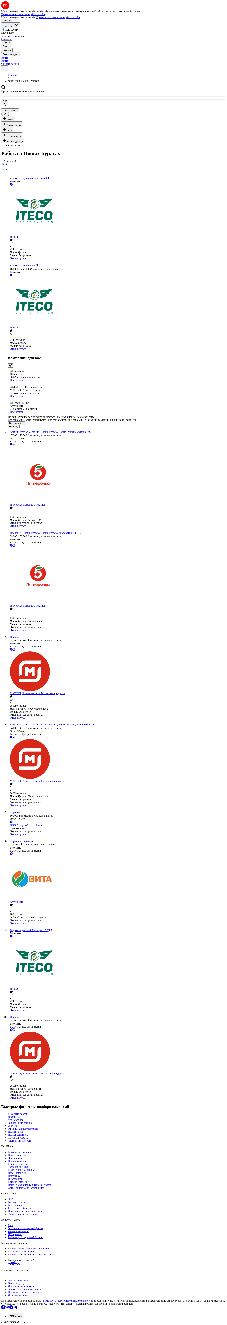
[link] (7, 50)
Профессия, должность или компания (22, 91)
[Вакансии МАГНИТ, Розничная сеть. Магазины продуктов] (117, 671)
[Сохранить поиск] (4, 102)
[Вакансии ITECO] (117, 211)
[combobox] (16, 94)
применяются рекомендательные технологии (67, 1300)
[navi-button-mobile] (4, 68)
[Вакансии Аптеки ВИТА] (117, 878)
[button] (5, 57)
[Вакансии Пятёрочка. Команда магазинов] (117, 474)
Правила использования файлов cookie (58, 17)
